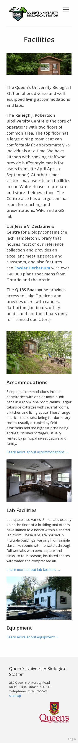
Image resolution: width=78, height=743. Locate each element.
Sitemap (15, 696)
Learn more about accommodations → (37, 452)
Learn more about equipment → (32, 637)
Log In (72, 739)
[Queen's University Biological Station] (39, 14)
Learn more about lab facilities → (33, 569)
